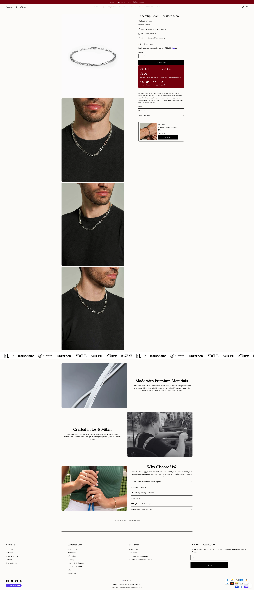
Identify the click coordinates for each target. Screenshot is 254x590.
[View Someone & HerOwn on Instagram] (7, 581)
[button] (109, 7)
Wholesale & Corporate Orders (140, 560)
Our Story (9, 549)
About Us (10, 545)
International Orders (75, 566)
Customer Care (74, 545)
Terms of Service (125, 587)
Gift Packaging (72, 556)
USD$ (127, 580)
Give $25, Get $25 (12, 563)
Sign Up (209, 565)
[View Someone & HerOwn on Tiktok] (12, 581)
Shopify (138, 584)
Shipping (70, 560)
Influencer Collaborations (138, 556)
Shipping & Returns (145, 115)
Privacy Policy (115, 587)
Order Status (72, 549)
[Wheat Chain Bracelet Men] (148, 131)
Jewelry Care (133, 549)
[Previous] (6, 2)
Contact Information (137, 587)
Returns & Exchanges (75, 563)
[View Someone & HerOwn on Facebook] (16, 581)
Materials (141, 111)
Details (140, 106)
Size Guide (133, 553)
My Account (71, 553)
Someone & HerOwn (123, 584)
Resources (134, 545)
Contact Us (71, 573)
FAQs (69, 570)
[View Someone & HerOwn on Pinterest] (21, 581)
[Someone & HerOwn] (16, 7)
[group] (127, 2)
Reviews (9, 560)
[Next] (248, 2)
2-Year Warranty (12, 556)
